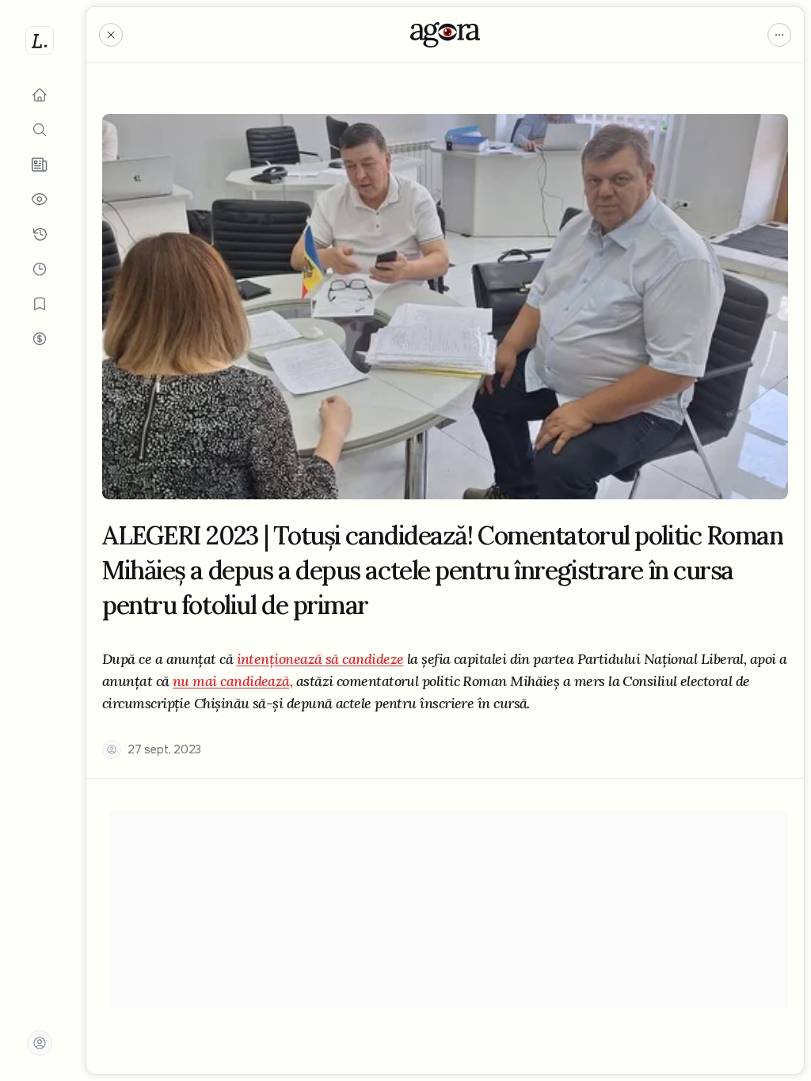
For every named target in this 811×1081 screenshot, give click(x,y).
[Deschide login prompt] (39, 1043)
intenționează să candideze (320, 659)
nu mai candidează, (232, 681)
